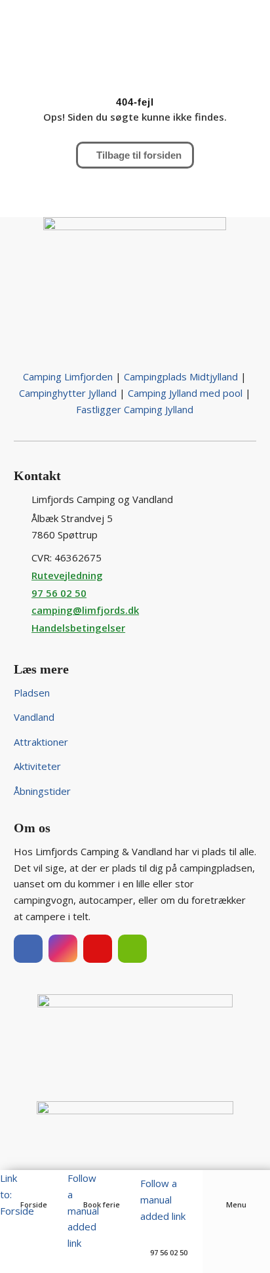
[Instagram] (62, 949)
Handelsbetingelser (78, 627)
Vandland (34, 716)
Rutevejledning (67, 575)
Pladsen (32, 692)
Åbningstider (42, 791)
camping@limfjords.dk (85, 609)
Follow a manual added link (162, 1199)
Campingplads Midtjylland (181, 376)
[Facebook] (28, 949)
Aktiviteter (37, 766)
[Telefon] (168, 1233)
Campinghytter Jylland (68, 392)
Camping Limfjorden (68, 376)
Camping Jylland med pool (185, 392)
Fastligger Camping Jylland (134, 409)
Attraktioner (41, 741)
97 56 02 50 (59, 592)
